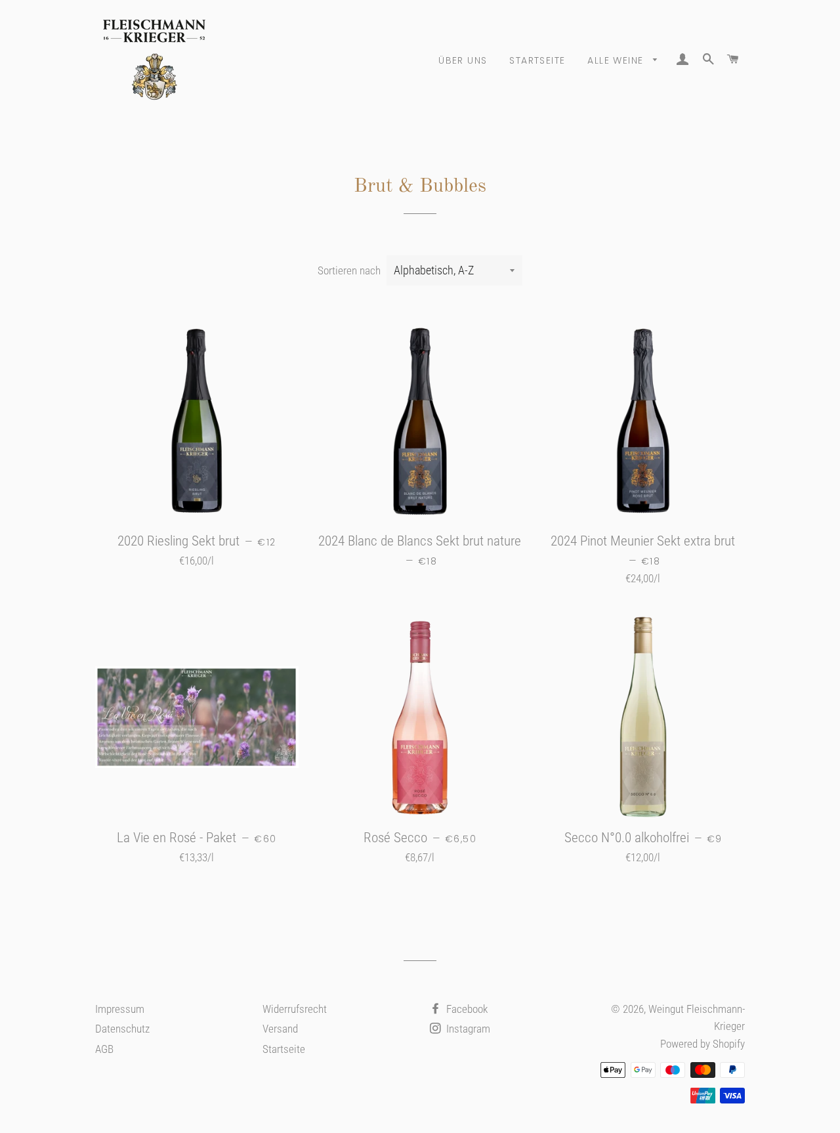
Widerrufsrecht (294, 1008)
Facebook (466, 1008)
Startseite (537, 60)
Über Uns (462, 60)
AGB (104, 1049)
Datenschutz (122, 1028)
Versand (280, 1028)
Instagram (467, 1028)
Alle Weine (616, 60)
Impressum (119, 1008)
